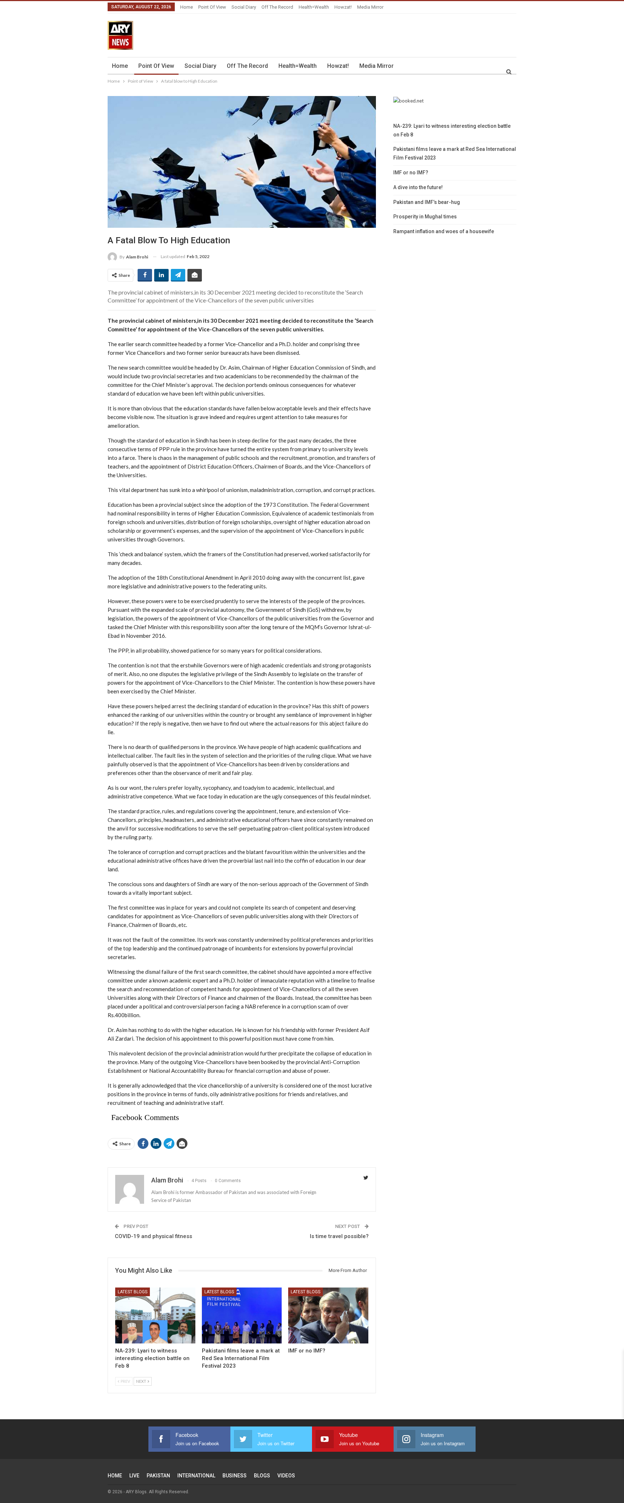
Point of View (212, 7)
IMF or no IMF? (410, 172)
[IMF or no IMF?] (328, 1315)
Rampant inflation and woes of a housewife (443, 231)
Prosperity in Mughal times (425, 216)
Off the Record (277, 7)
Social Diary (243, 7)
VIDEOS (286, 1475)
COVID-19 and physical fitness (153, 1236)
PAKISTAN (158, 1475)
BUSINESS (234, 1475)
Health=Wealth (314, 7)
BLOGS (262, 1475)
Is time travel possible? (339, 1236)
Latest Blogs (132, 1291)
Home (186, 7)
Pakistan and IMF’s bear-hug (426, 202)
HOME (115, 1475)
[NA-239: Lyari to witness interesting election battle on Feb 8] (155, 1315)
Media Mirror (370, 7)
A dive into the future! (418, 187)
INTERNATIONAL (196, 1475)
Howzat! (343, 7)
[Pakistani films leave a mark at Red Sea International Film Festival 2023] (242, 1315)
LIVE (134, 1475)
